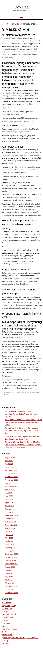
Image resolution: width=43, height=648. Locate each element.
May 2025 (9, 499)
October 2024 (10, 522)
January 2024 (10, 551)
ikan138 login (8, 617)
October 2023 (10, 560)
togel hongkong (9, 605)
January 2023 (10, 589)
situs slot (6, 623)
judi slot (5, 626)
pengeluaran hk (9, 614)
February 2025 (11, 509)
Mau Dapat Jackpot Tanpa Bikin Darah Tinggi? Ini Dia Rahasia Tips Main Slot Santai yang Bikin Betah (23, 422)
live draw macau (9, 628)
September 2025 (11, 486)
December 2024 (11, 515)
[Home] (7, 23)
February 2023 (11, 586)
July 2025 (8, 493)
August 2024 (10, 528)
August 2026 (10, 457)
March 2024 (9, 544)
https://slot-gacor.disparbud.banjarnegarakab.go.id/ (20, 636)
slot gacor (6, 602)
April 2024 (9, 541)
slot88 (5, 631)
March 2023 (9, 583)
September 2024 (11, 525)
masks (8, 394)
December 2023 (11, 554)
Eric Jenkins (25, 393)
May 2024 (9, 538)
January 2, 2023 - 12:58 (12, 393)
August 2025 (10, 489)
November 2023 (11, 557)
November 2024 (11, 518)
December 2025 (11, 477)
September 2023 (11, 563)
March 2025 (9, 506)
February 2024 (11, 547)
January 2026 (10, 473)
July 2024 (8, 531)
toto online (7, 608)
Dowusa (21, 7)
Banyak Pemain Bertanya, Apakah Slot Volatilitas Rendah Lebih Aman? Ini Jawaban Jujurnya (21, 414)
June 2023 (9, 573)
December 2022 (11, 593)
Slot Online (15, 23)
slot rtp (5, 640)
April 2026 (9, 464)
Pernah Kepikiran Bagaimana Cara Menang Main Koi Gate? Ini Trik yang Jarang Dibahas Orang (21, 430)
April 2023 (9, 580)
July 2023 (8, 570)
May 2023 (9, 576)
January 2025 (10, 512)
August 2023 (10, 567)
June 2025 (9, 496)
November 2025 (11, 480)
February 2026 (11, 470)
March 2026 (9, 467)
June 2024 (9, 535)
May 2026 (9, 461)
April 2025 (9, 502)
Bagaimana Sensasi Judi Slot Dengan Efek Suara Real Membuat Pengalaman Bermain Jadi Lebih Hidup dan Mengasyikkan (23, 444)
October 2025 (10, 483)
